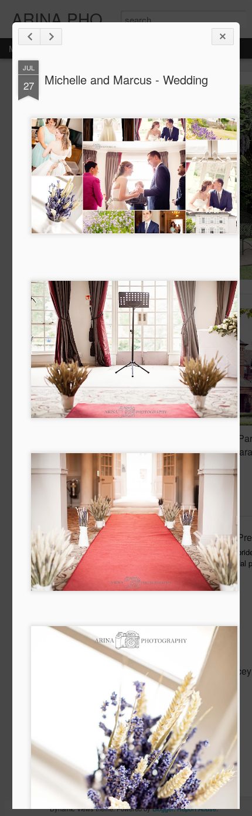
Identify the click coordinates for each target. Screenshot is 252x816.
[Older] (51, 36)
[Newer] (29, 36)
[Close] (223, 36)
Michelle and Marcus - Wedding (126, 79)
